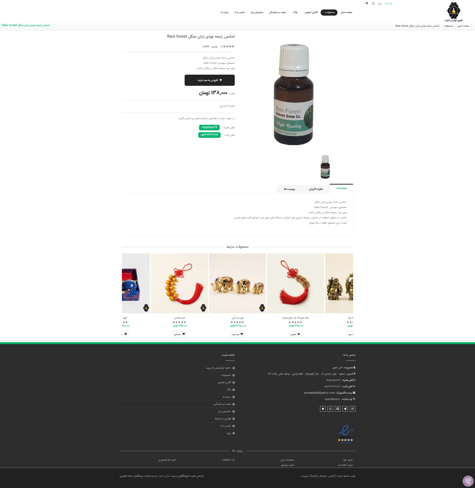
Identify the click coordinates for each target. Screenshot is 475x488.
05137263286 (209, 135)
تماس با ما (240, 12)
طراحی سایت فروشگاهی (191, 476)
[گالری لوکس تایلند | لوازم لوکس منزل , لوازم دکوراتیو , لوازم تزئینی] (453, 12)
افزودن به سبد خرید (208, 80)
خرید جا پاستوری (167, 460)
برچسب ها (289, 189)
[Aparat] (337, 409)
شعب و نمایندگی (277, 12)
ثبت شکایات (228, 460)
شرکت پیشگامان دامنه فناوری (135, 476)
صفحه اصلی (346, 12)
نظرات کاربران (316, 189)
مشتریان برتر (257, 12)
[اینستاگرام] (352, 409)
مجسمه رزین (287, 460)
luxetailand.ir (332, 399)
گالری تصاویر (311, 12)
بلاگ (295, 12)
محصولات (330, 12)
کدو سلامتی (179, 318)
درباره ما (225, 12)
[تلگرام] (345, 409)
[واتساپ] (330, 409)
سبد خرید (235, 334)
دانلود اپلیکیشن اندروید (218, 368)
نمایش (293, 334)
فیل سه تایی (237, 318)
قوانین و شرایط (223, 419)
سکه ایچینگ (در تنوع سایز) (295, 318)
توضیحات (341, 188)
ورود (228, 433)
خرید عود (348, 460)
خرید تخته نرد (345, 465)
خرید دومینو (287, 465)
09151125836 (209, 127)
